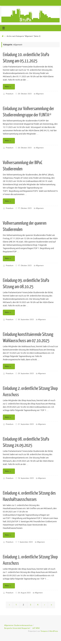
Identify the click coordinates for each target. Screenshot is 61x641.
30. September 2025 (26, 319)
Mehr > (8, 86)
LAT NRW (36, 628)
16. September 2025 (26, 478)
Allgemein (40, 94)
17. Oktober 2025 (25, 208)
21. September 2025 (26, 424)
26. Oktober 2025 (25, 148)
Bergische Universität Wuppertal (17, 628)
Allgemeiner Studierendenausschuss (18, 625)
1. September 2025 (25, 542)
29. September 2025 (26, 373)
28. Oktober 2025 (25, 94)
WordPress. (53, 631)
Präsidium (9, 94)
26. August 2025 (24, 593)
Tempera (44, 631)
